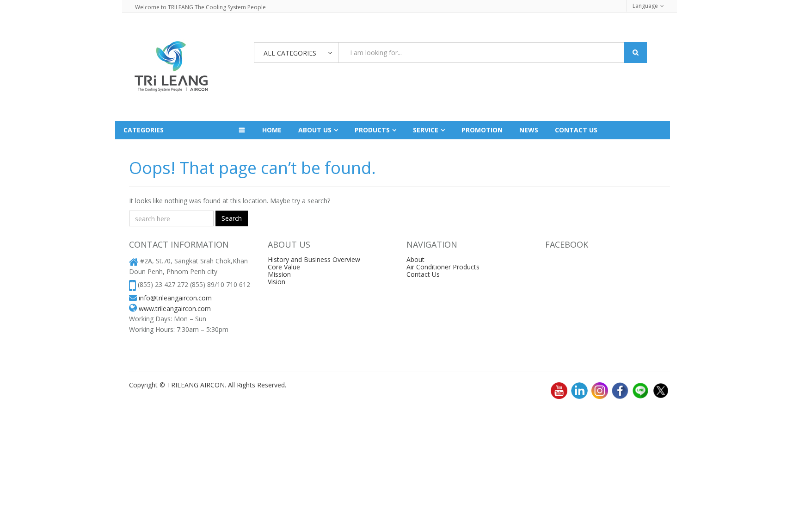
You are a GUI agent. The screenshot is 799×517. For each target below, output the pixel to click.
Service (425, 129)
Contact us (576, 129)
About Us (315, 129)
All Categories (290, 53)
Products (372, 129)
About (415, 259)
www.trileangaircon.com (175, 308)
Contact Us (423, 274)
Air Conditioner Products (442, 266)
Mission (279, 274)
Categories (143, 129)
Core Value (284, 266)
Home (272, 129)
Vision (276, 281)
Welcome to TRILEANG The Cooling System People (200, 7)
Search (231, 218)
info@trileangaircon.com (175, 297)
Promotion (482, 129)
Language (645, 6)
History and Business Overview (314, 259)
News (528, 129)
